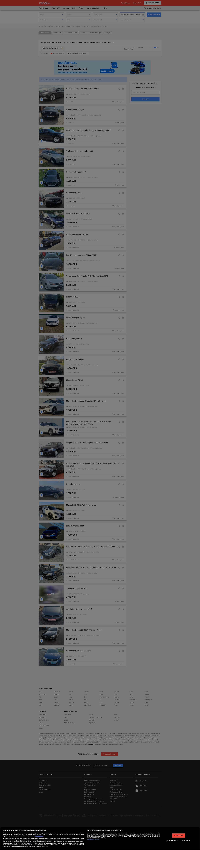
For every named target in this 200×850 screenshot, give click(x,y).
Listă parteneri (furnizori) (93, 839)
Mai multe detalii (39, 836)
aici (30, 843)
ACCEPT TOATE (178, 835)
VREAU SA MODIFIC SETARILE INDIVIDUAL (178, 840)
